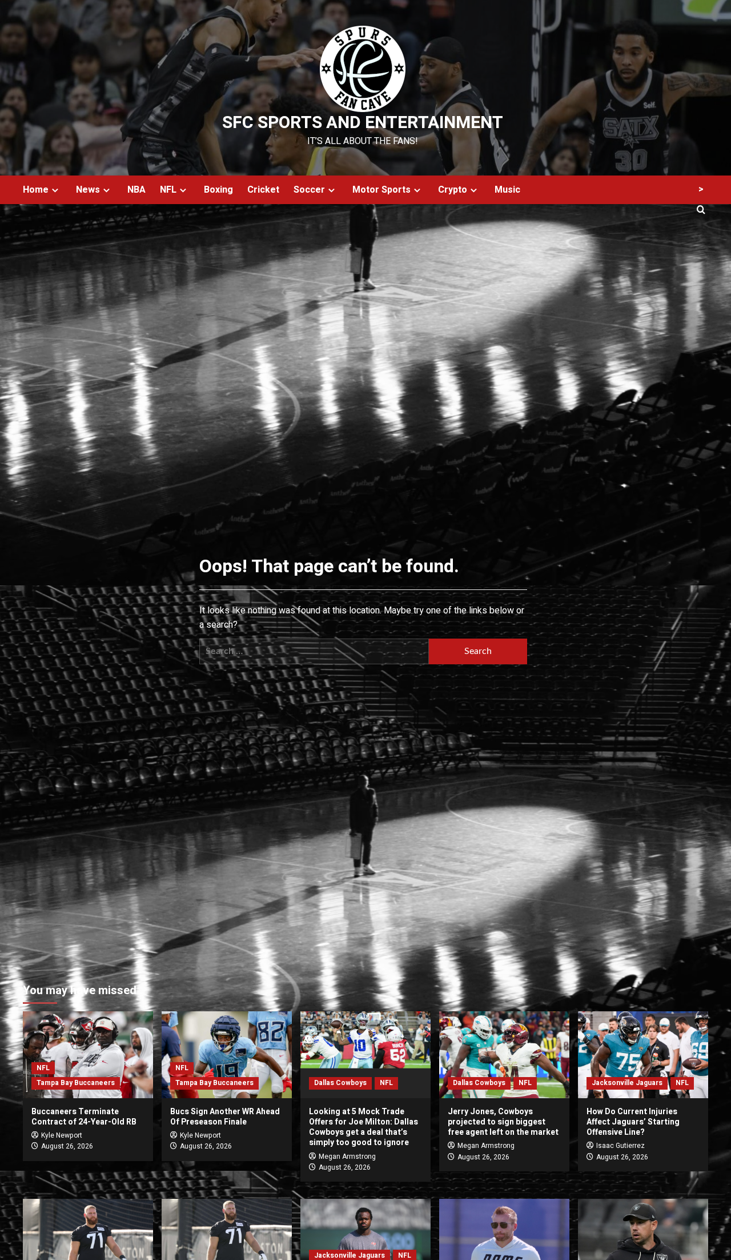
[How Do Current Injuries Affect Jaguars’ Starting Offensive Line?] (643, 1054)
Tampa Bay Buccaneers (76, 1083)
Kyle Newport (61, 1135)
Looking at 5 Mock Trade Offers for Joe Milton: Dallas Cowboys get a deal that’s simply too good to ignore (363, 1127)
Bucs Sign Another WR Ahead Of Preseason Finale (225, 1117)
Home (36, 190)
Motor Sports (381, 190)
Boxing (218, 190)
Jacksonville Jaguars (627, 1083)
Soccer (309, 190)
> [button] (701, 189)
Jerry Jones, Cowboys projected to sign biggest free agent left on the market (503, 1122)
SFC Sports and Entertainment (362, 122)
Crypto (452, 190)
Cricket (263, 190)
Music (507, 190)
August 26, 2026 (67, 1146)
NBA (136, 190)
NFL (168, 190)
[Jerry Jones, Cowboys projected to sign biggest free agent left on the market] (504, 1054)
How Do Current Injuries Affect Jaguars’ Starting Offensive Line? (633, 1122)
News (88, 190)
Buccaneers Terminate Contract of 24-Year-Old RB (83, 1117)
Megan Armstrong (347, 1156)
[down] (55, 190)
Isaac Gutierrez (620, 1146)
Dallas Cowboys (340, 1083)
